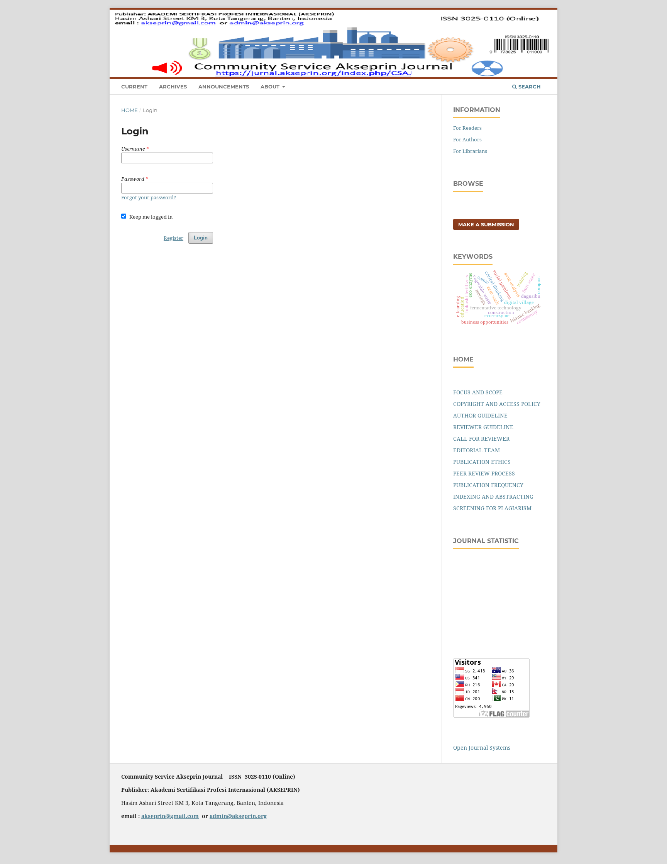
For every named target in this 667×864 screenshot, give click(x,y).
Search (529, 86)
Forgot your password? (148, 197)
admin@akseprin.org (238, 816)
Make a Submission (486, 224)
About (271, 86)
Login (538, 13)
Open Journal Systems (481, 747)
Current (134, 86)
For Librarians (470, 151)
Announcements (223, 86)
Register (510, 13)
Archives (173, 86)
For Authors (467, 139)
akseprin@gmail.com (170, 816)
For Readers (467, 127)
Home (129, 110)
